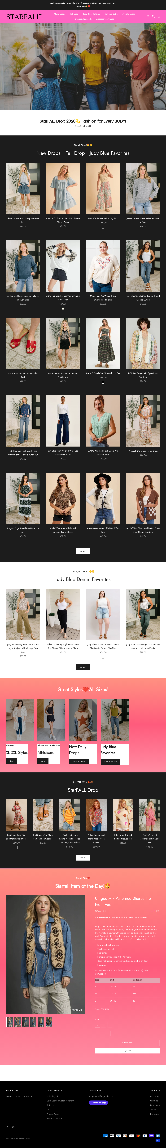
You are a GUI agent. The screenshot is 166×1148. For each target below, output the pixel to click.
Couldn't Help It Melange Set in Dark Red (149, 839)
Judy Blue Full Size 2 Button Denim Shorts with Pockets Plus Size (103, 646)
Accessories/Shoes (105, 18)
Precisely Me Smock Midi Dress (143, 451)
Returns (50, 1105)
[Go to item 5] (41, 1022)
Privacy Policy (53, 1114)
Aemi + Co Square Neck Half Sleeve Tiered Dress (63, 220)
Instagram (155, 1114)
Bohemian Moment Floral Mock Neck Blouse (96, 839)
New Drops (49, 153)
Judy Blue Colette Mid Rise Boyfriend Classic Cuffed (143, 297)
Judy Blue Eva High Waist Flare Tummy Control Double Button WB (22, 452)
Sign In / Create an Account (19, 1096)
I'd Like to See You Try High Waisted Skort (22, 220)
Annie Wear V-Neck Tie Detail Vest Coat (103, 530)
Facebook (155, 1105)
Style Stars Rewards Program (60, 1100)
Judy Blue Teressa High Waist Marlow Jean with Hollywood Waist (143, 646)
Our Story (154, 1096)
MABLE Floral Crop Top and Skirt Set (103, 373)
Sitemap (154, 1100)
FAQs (49, 1109)
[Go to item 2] (17, 1022)
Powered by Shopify (24, 1138)
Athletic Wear (128, 13)
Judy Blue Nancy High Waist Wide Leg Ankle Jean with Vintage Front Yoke (23, 648)
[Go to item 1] (9, 1022)
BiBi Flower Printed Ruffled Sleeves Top (123, 836)
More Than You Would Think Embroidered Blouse (103, 297)
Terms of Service (54, 1118)
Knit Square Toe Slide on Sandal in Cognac (43, 837)
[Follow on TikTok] (19, 1127)
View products (79, 761)
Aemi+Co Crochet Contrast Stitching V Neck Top (63, 297)
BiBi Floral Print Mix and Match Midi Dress (16, 836)
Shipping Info (53, 1096)
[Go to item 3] (25, 1022)
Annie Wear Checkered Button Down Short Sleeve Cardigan (143, 530)
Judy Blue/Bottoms (91, 13)
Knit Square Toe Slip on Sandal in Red (23, 375)
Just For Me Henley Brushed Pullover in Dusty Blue (23, 297)
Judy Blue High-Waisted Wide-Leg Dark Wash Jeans (63, 452)
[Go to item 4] (33, 1022)
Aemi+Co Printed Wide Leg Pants (103, 218)
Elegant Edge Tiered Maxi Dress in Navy (23, 530)
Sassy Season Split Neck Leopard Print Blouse (63, 375)
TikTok (153, 1109)
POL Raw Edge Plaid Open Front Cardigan (143, 375)
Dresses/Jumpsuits (83, 18)
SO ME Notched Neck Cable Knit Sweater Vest (103, 452)
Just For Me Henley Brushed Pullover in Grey (143, 220)
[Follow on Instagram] (13, 1127)
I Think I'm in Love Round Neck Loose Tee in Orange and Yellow (69, 839)
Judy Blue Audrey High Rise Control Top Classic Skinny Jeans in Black (63, 646)
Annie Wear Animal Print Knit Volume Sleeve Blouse (63, 530)
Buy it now (127, 1050)
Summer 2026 (111, 13)
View (11, 761)
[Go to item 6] (48, 1022)
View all (83, 551)
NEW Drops (59, 13)
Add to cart (127, 1042)
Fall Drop (74, 13)
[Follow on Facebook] (7, 1127)
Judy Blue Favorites (109, 153)
